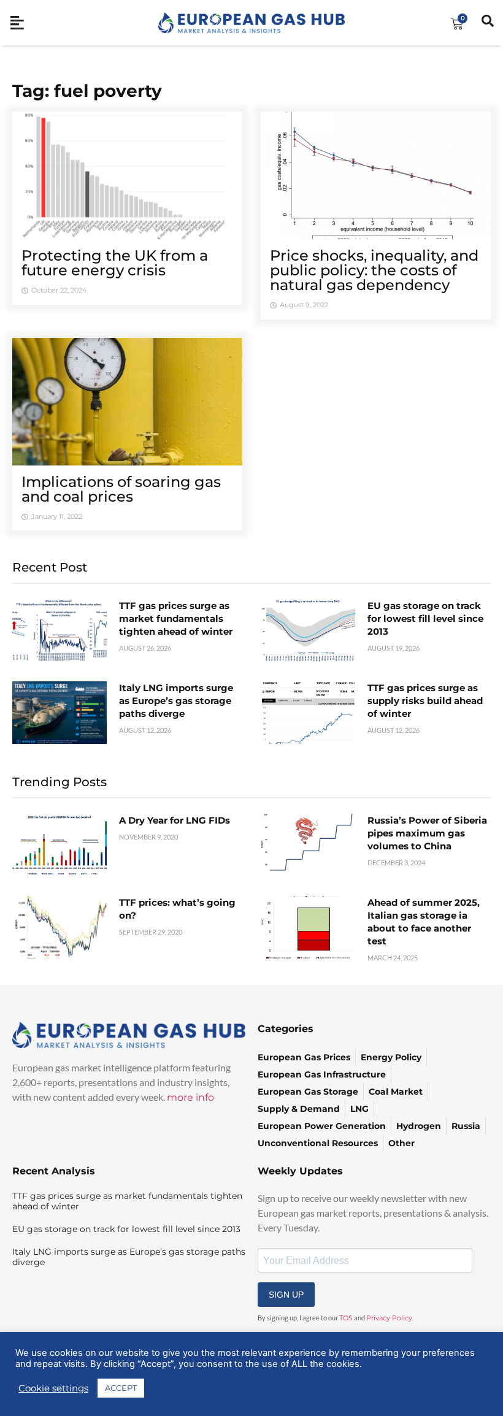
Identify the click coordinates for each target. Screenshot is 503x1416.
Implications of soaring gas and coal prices (121, 489)
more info (190, 1097)
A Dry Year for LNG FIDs (174, 820)
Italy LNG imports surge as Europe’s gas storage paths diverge (176, 700)
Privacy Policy (389, 1318)
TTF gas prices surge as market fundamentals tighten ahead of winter (175, 618)
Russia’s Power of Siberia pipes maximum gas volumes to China (427, 833)
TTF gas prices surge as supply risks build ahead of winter (425, 700)
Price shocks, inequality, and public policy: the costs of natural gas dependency (374, 270)
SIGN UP (286, 1294)
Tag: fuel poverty (87, 90)
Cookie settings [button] (53, 1388)
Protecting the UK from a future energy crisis (114, 263)
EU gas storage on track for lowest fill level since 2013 (425, 618)
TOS (346, 1318)
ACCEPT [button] (121, 1388)
